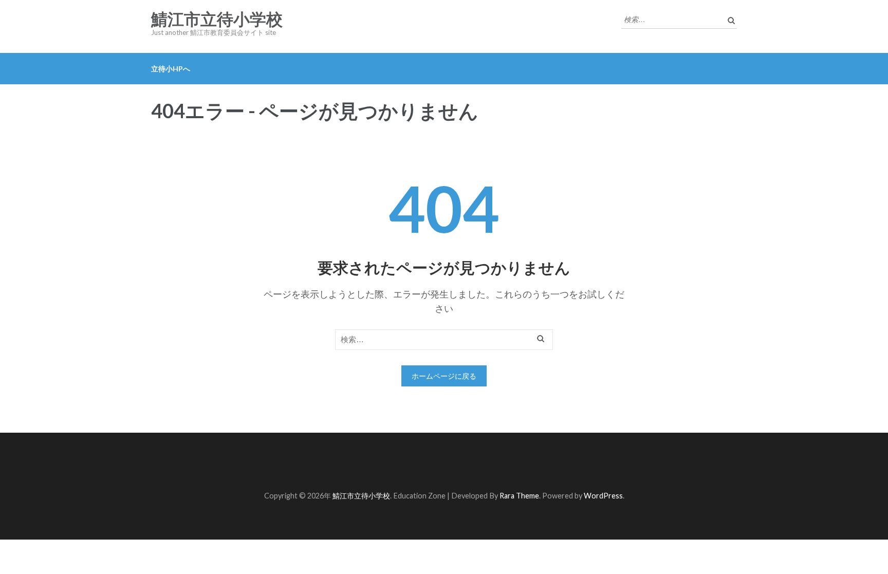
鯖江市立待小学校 (217, 19)
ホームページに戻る (444, 376)
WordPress (603, 495)
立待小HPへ (170, 68)
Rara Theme (519, 495)
